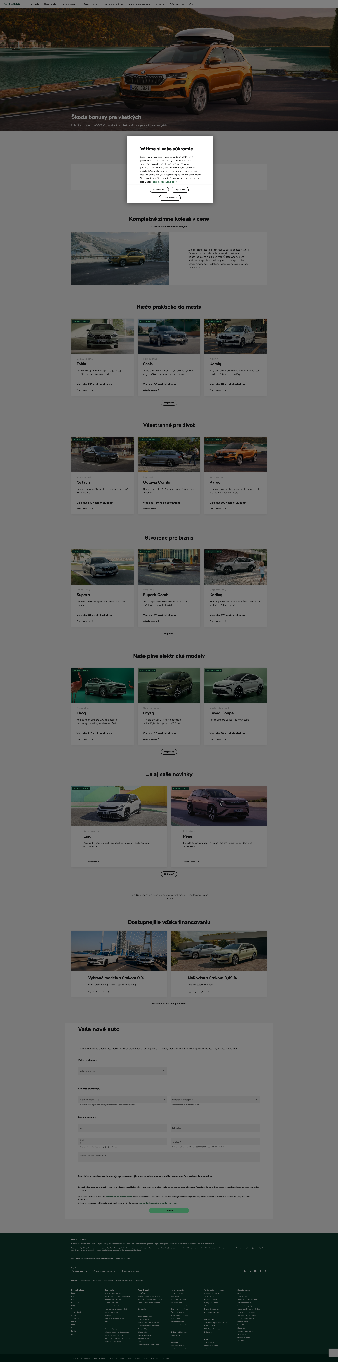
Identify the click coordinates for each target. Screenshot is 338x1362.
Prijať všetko (180, 190)
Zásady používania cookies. (166, 181)
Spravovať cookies (170, 198)
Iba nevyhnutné (159, 190)
